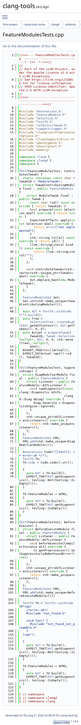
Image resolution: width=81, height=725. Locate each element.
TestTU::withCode (57, 311)
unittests (70, 24)
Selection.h (47, 118)
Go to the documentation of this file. (30, 46)
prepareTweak (59, 332)
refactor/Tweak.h (51, 125)
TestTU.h (44, 121)
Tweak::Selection (60, 336)
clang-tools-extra (34, 24)
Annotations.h (49, 111)
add (32, 301)
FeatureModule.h (50, 114)
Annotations (33, 452)
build (32, 315)
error (50, 227)
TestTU (28, 459)
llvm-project (10, 24)
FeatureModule (61, 188)
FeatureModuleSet (37, 297)
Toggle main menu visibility (6, 17)
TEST (22, 171)
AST (34, 311)
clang (41, 157)
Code (31, 462)
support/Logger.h (51, 128)
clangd (55, 24)
